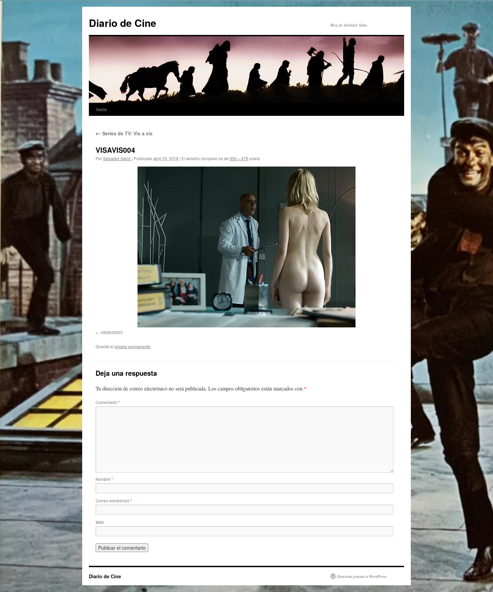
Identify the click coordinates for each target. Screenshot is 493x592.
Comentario (108, 402)
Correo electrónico (114, 500)
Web (100, 522)
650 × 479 (239, 158)
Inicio (101, 109)
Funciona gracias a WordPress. (362, 576)
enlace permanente (132, 346)
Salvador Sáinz (117, 158)
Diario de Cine (122, 22)
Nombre (104, 479)
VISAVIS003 (112, 332)
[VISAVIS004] (246, 247)
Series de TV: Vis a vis (124, 133)
